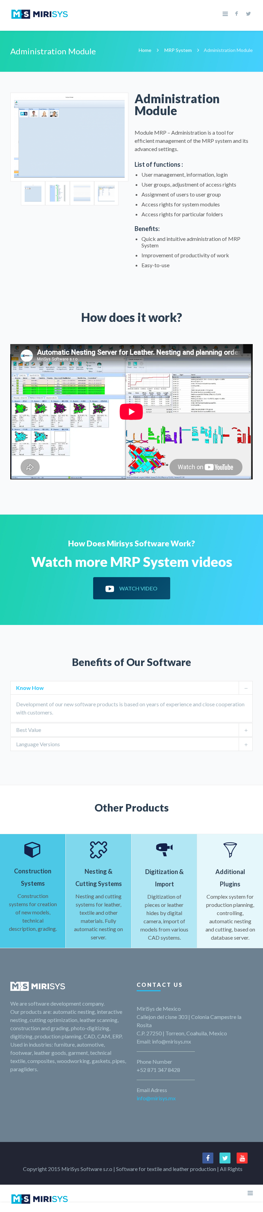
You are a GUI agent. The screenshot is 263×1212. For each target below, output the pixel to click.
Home (145, 50)
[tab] (131, 688)
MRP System (178, 50)
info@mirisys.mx (156, 1098)
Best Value (28, 729)
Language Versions (38, 744)
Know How (30, 687)
